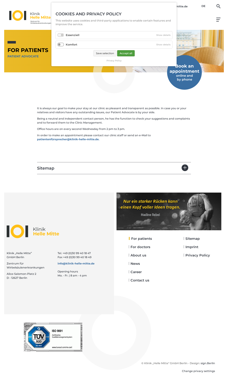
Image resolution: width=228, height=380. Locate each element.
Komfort (71, 44)
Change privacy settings (198, 371)
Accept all (126, 53)
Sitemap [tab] (45, 168)
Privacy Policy (114, 60)
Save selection (105, 53)
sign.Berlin (208, 363)
